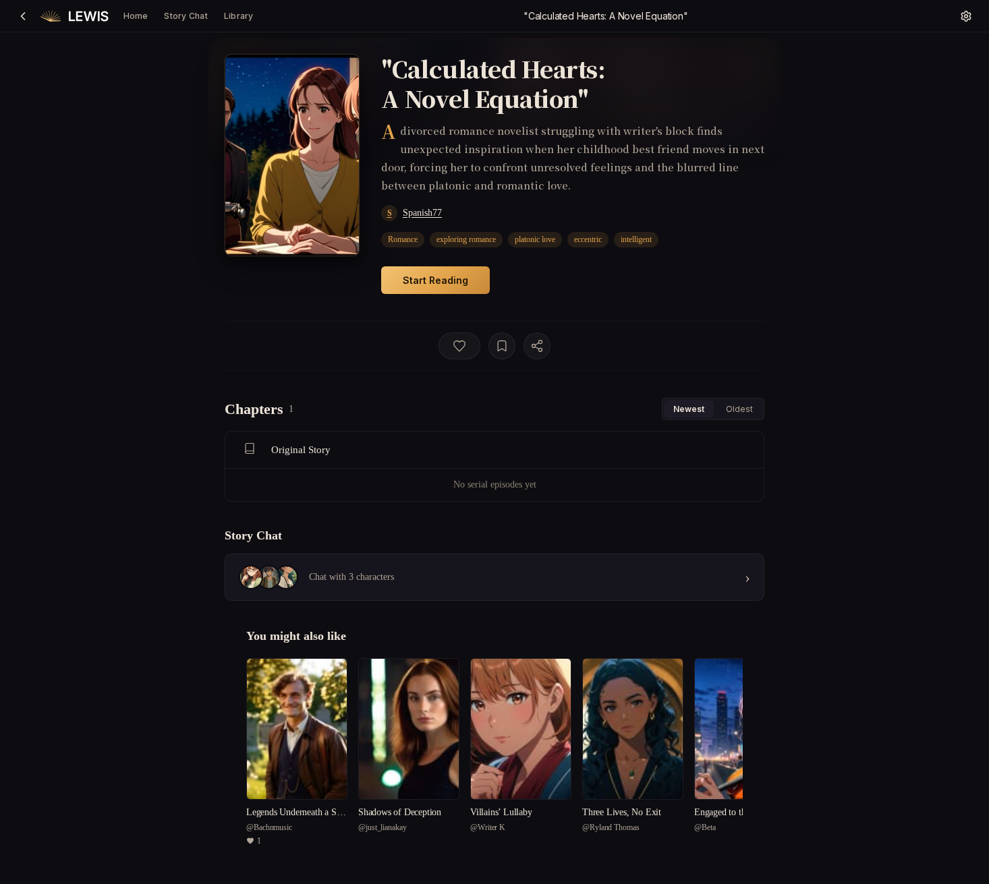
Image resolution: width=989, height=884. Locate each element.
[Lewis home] (74, 16)
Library (239, 16)
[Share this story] (537, 345)
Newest (688, 409)
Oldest (739, 409)
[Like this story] (459, 345)
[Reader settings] (966, 16)
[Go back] (23, 16)
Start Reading (435, 280)
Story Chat (185, 16)
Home (135, 16)
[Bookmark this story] (501, 345)
